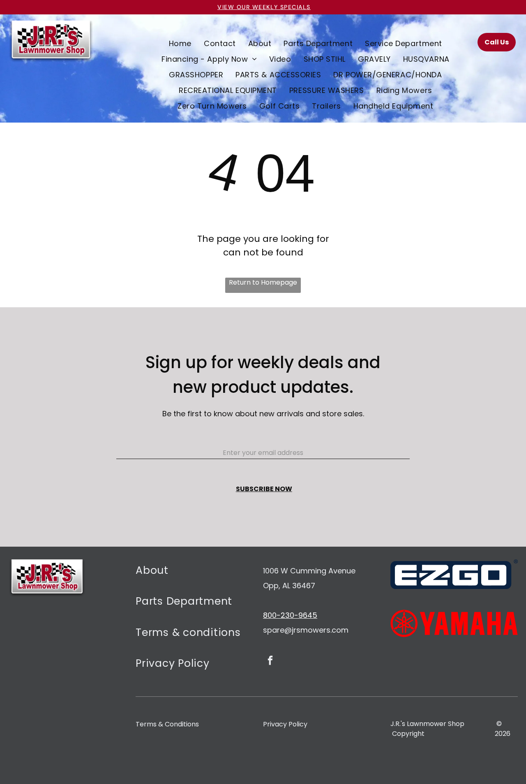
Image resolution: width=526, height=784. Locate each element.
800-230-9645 (290, 615)
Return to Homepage (263, 282)
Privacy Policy (285, 724)
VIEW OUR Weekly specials (264, 7)
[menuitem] (180, 43)
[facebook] (270, 661)
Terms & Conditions (167, 724)
